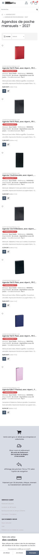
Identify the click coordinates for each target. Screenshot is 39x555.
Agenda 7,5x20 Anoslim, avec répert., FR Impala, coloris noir (19, 175)
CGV (3, 526)
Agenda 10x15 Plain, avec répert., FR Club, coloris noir (19, 282)
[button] (35, 3)
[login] (27, 3)
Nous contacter (6, 523)
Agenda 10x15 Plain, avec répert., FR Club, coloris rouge (19, 68)
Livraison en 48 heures (9, 507)
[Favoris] (31, 3)
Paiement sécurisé (8, 504)
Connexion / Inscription (9, 514)
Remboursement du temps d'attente (13, 511)
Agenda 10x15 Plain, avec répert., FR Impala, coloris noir (19, 122)
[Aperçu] (8, 91)
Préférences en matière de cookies (13, 530)
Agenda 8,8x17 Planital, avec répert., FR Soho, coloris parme (19, 389)
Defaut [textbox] (15, 36)
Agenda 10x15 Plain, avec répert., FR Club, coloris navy (19, 336)
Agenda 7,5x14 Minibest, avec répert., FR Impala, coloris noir (19, 229)
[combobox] (18, 36)
